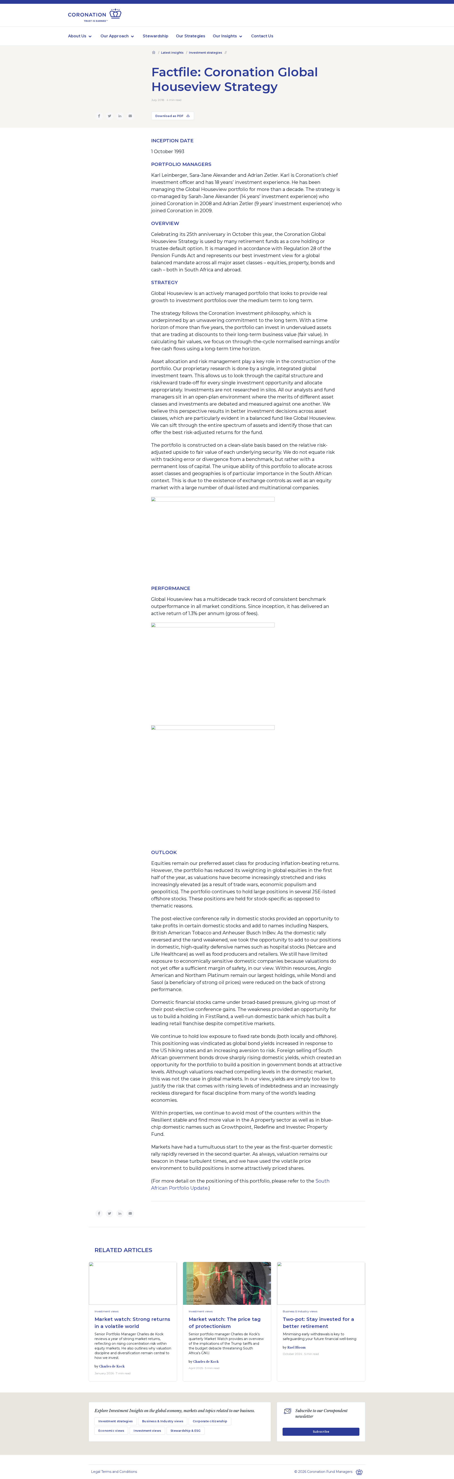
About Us (77, 36)
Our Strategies (190, 36)
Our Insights (225, 36)
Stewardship (155, 36)
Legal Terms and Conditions (114, 1472)
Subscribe (321, 1431)
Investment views (106, 1311)
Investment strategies (205, 52)
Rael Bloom (296, 1347)
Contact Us (262, 36)
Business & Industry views (300, 1311)
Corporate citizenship (210, 1421)
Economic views (111, 1430)
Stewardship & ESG (185, 1430)
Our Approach (114, 36)
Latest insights (172, 52)
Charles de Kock (112, 1366)
